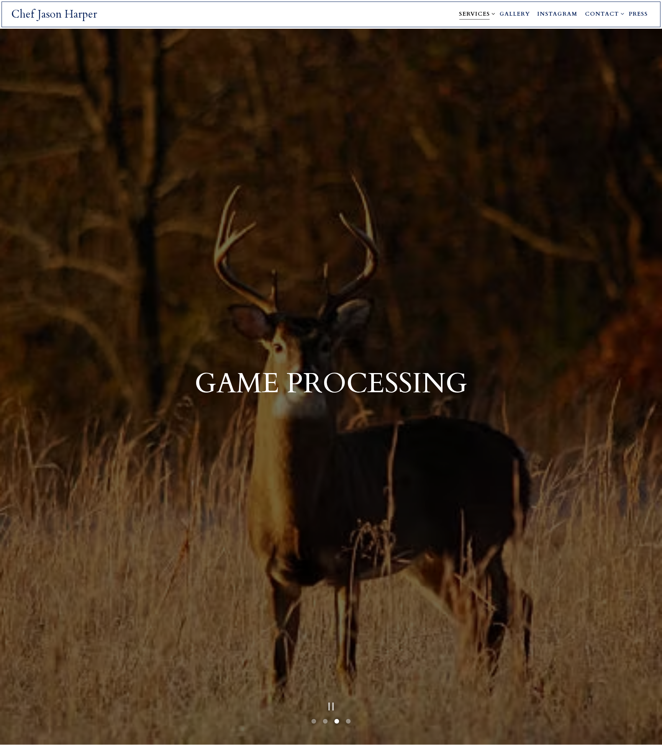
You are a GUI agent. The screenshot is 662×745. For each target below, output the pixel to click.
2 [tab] (325, 724)
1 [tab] (314, 724)
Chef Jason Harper (54, 14)
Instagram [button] (557, 14)
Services (476, 14)
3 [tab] (337, 724)
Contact (603, 14)
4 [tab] (348, 724)
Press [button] (638, 14)
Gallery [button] (515, 14)
